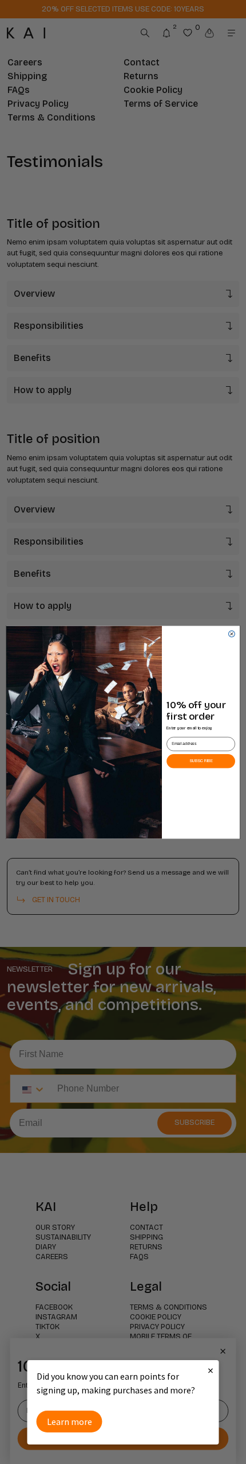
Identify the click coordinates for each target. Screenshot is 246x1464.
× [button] (210, 1370)
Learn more (69, 1421)
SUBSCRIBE (201, 760)
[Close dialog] (232, 634)
